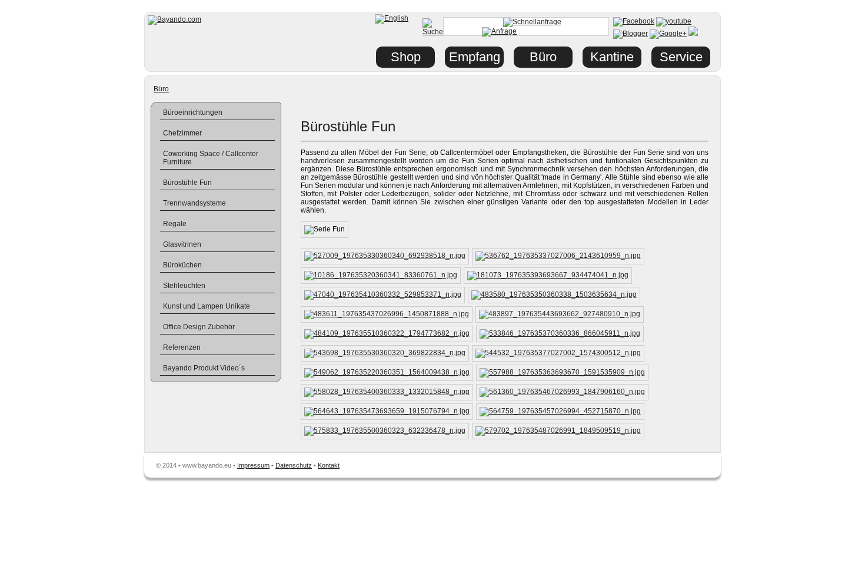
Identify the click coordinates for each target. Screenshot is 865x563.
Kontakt (329, 465)
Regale (175, 224)
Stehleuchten (184, 286)
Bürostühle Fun (187, 182)
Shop (406, 56)
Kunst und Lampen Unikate (206, 306)
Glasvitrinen (182, 244)
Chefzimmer (182, 133)
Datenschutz (293, 465)
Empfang (474, 56)
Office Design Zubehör (199, 327)
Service (681, 56)
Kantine (612, 56)
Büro (161, 89)
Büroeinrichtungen (192, 112)
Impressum (253, 465)
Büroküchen (182, 265)
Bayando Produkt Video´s (204, 368)
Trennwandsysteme (194, 203)
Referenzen (182, 347)
